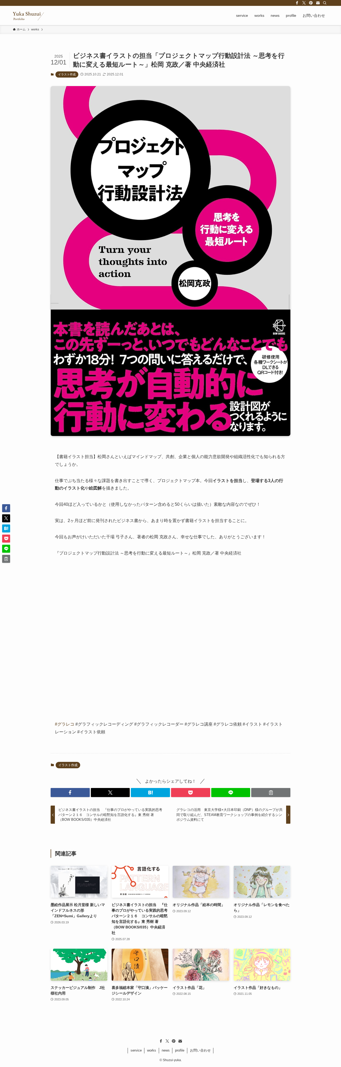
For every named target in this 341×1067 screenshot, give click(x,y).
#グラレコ (64, 724)
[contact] (317, 3)
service (136, 1050)
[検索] (324, 3)
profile (179, 1050)
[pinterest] (310, 3)
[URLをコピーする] (270, 792)
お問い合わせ (200, 1050)
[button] (70, 792)
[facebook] (297, 3)
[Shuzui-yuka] (28, 15)
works (151, 1050)
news (166, 1050)
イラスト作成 (67, 74)
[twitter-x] (304, 3)
